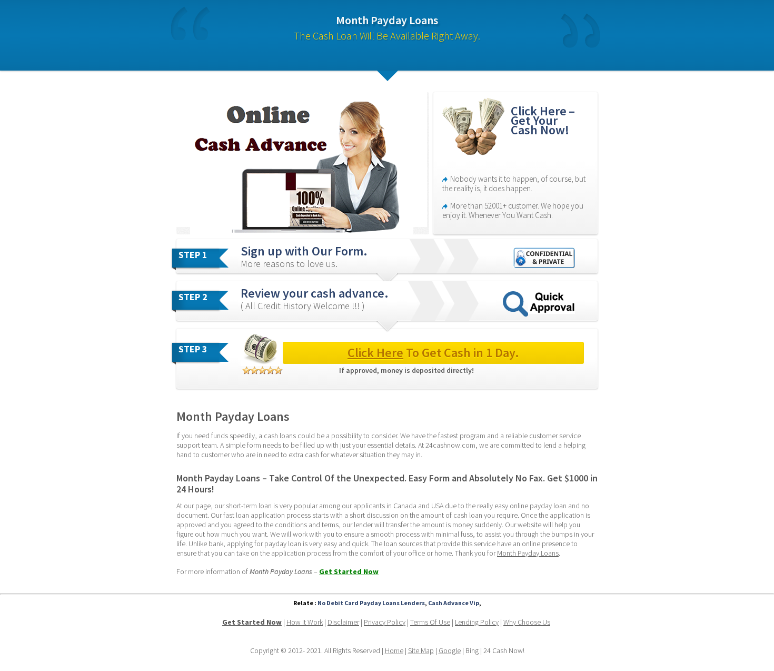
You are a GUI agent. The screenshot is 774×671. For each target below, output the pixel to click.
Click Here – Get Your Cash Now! (544, 120)
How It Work (304, 622)
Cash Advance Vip (453, 603)
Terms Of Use (430, 622)
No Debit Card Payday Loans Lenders (371, 603)
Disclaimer (343, 622)
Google (450, 650)
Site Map (421, 650)
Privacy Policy (384, 622)
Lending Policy (477, 622)
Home (394, 650)
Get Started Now (349, 571)
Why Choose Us (526, 622)
